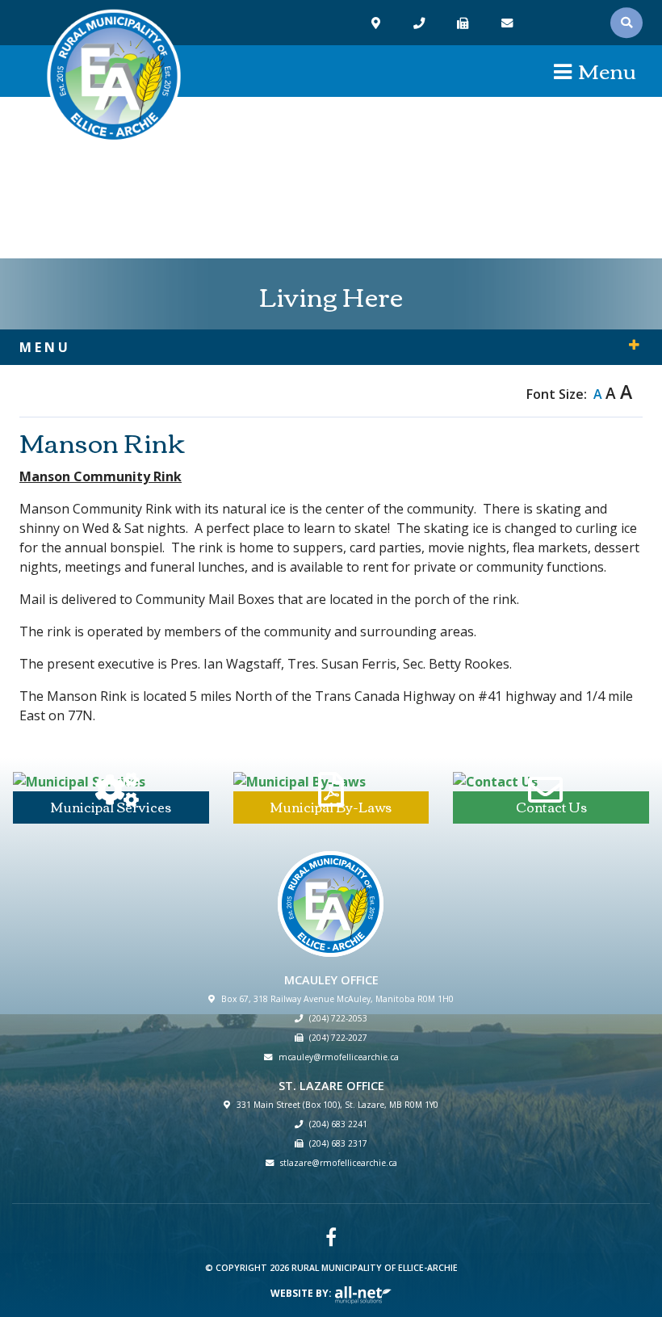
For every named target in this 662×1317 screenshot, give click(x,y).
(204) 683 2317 (338, 1143)
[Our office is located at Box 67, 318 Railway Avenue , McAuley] (377, 23)
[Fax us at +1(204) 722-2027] (464, 23)
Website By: (302, 1293)
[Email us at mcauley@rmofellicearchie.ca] (509, 23)
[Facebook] (331, 1236)
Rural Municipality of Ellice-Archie (113, 76)
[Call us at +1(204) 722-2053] (421, 23)
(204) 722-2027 (338, 1037)
